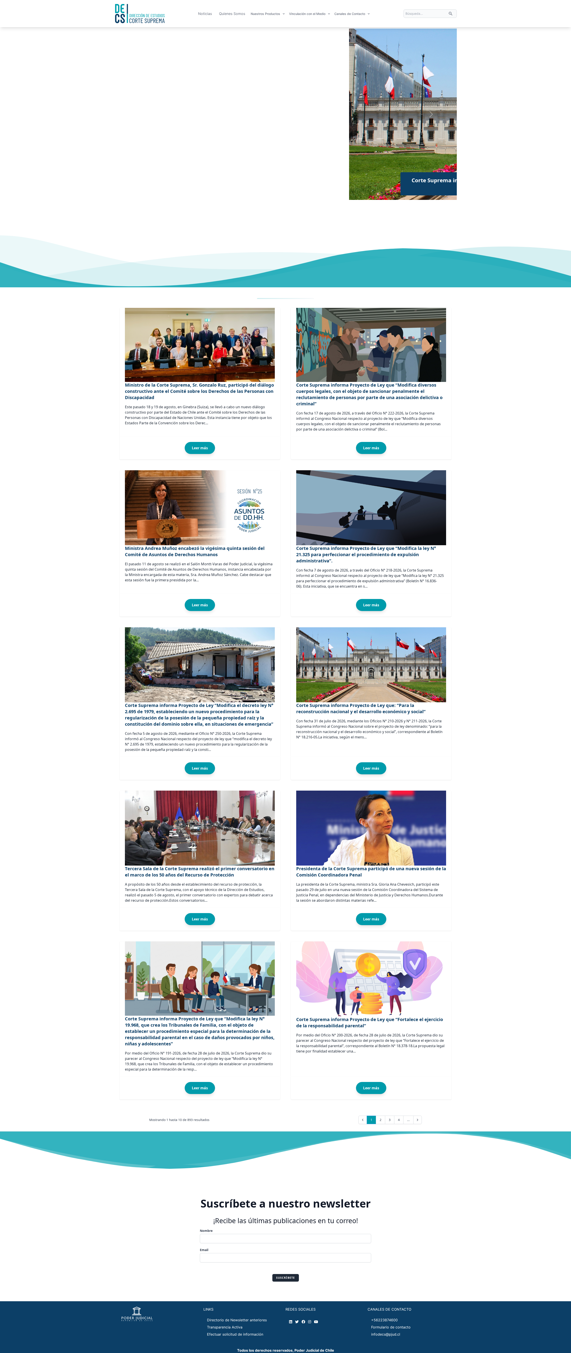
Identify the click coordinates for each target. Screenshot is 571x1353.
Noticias (205, 13)
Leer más (200, 447)
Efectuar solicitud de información (235, 1334)
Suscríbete (285, 1278)
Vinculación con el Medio (307, 14)
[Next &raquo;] (417, 1120)
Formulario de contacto (391, 1327)
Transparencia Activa (224, 1327)
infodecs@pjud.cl (385, 1334)
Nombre (206, 1231)
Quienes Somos (232, 13)
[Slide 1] (253, 193)
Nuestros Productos (265, 14)
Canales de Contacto (349, 14)
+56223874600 (384, 1320)
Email (204, 1250)
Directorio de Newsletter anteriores (237, 1320)
